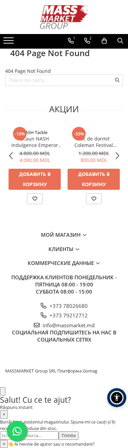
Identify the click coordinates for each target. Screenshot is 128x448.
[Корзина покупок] (104, 41)
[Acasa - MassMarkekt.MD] (64, 17)
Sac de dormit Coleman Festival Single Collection (93, 141)
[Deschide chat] (2, 391)
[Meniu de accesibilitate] (116, 397)
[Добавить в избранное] (35, 198)
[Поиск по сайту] (120, 41)
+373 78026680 (68, 305)
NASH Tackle (34, 132)
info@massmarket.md (68, 325)
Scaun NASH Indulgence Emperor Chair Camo (34, 141)
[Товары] (9, 42)
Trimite (68, 435)
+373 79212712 (68, 315)
